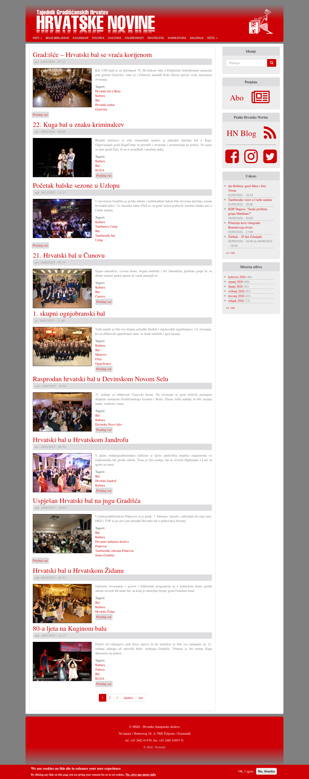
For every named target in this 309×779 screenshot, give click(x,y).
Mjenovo (101, 354)
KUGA (99, 170)
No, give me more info (141, 774)
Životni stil (155, 38)
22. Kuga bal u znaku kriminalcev (78, 124)
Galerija (197, 38)
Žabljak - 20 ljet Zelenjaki (245, 236)
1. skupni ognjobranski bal (69, 313)
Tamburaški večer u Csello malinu (250, 200)
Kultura (114, 38)
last (141, 698)
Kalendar (80, 38)
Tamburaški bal (105, 235)
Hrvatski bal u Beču (108, 91)
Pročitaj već (40, 114)
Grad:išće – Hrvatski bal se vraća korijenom (92, 54)
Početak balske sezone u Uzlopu (76, 185)
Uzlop (99, 240)
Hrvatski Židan (104, 611)
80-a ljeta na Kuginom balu (70, 628)
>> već (230, 252)
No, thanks (266, 771)
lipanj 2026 (235, 286)
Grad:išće (101, 109)
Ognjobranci (103, 363)
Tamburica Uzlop (106, 226)
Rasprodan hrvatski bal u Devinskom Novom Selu (100, 378)
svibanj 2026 (236, 291)
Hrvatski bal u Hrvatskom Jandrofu (80, 439)
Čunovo (100, 296)
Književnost (134, 38)
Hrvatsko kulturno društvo (112, 541)
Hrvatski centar (105, 104)
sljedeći (128, 698)
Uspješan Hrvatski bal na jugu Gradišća (86, 500)
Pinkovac (101, 546)
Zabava (100, 669)
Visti (36, 38)
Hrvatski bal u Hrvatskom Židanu (78, 570)
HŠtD (211, 38)
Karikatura (177, 38)
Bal (97, 100)
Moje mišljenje (57, 38)
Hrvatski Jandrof (105, 481)
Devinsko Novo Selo (108, 424)
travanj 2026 (236, 296)
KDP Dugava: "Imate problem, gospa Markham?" (248, 211)
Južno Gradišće (104, 555)
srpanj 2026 (235, 281)
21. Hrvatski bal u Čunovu (69, 255)
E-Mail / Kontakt (155, 747)
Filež (98, 359)
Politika (98, 38)
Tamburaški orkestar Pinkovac (114, 550)
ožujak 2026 (236, 300)
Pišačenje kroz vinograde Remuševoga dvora (244, 225)
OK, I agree (245, 771)
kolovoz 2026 (237, 277)
